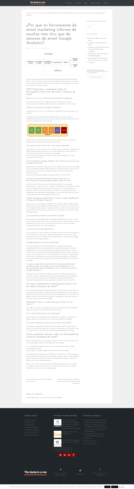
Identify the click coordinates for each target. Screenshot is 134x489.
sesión (42, 111)
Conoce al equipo (31, 420)
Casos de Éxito (95, 77)
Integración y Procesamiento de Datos (96, 422)
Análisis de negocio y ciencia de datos (96, 420)
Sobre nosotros (95, 3)
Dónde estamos (30, 425)
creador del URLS (66, 175)
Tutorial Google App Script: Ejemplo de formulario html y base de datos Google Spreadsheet (68, 381)
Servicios (78, 3)
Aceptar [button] (107, 487)
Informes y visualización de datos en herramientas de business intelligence (98, 49)
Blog (85, 3)
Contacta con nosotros (32, 429)
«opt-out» (29, 254)
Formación (91, 62)
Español (105, 3)
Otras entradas (62, 449)
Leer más (121, 487)
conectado (43, 397)
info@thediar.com (80, 474)
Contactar (31, 434)
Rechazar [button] (114, 487)
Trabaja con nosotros (32, 427)
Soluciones (68, 3)
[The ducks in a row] (35, 473)
